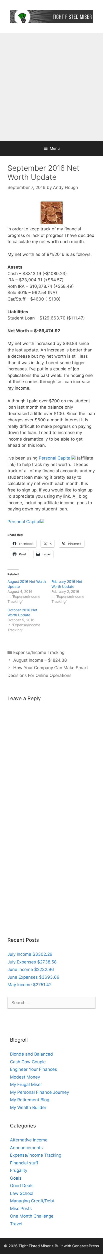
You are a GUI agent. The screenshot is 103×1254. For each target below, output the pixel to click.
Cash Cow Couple (28, 1061)
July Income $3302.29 (30, 954)
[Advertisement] (51, 87)
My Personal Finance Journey (39, 1092)
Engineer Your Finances (33, 1069)
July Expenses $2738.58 (32, 961)
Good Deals (22, 1185)
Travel (16, 1223)
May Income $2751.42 (30, 984)
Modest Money (25, 1077)
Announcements (26, 1147)
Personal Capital (55, 458)
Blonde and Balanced (31, 1054)
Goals (16, 1178)
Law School (21, 1193)
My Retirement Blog (29, 1099)
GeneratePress (85, 1246)
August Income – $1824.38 (40, 660)
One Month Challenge (32, 1216)
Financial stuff (24, 1162)
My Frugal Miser (26, 1084)
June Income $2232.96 (31, 969)
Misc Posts (21, 1208)
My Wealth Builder (28, 1107)
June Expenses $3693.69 (34, 977)
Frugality (18, 1170)
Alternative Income (29, 1139)
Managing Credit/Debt (32, 1200)
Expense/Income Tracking (38, 652)
